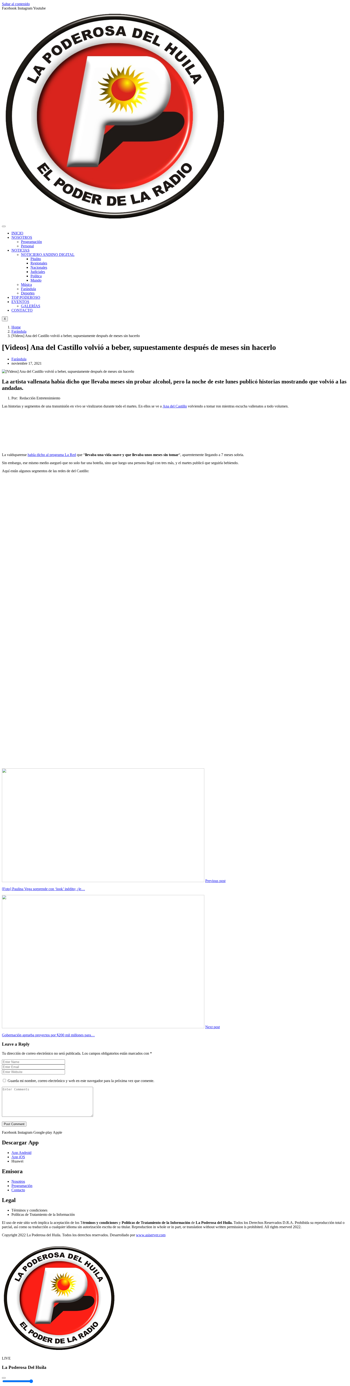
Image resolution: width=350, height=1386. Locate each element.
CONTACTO (22, 310)
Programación (31, 242)
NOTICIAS (20, 250)
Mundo (35, 280)
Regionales (38, 263)
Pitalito (35, 259)
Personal (27, 246)
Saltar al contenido (16, 4)
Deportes (28, 293)
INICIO (17, 233)
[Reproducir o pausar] (4, 1378)
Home (16, 327)
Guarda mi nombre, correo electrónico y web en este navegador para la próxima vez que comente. (81, 1081)
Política (36, 276)
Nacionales (38, 267)
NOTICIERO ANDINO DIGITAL (48, 255)
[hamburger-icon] (4, 226)
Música (26, 285)
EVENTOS (20, 302)
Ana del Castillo (175, 406)
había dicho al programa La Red (52, 455)
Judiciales (37, 272)
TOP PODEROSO (25, 297)
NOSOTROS (21, 237)
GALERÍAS (30, 306)
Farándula (28, 289)
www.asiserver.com (150, 1235)
